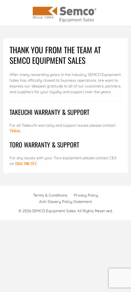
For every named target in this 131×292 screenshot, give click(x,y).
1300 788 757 (25, 163)
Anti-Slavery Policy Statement (65, 201)
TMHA (15, 131)
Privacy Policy (86, 195)
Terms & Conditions (50, 195)
